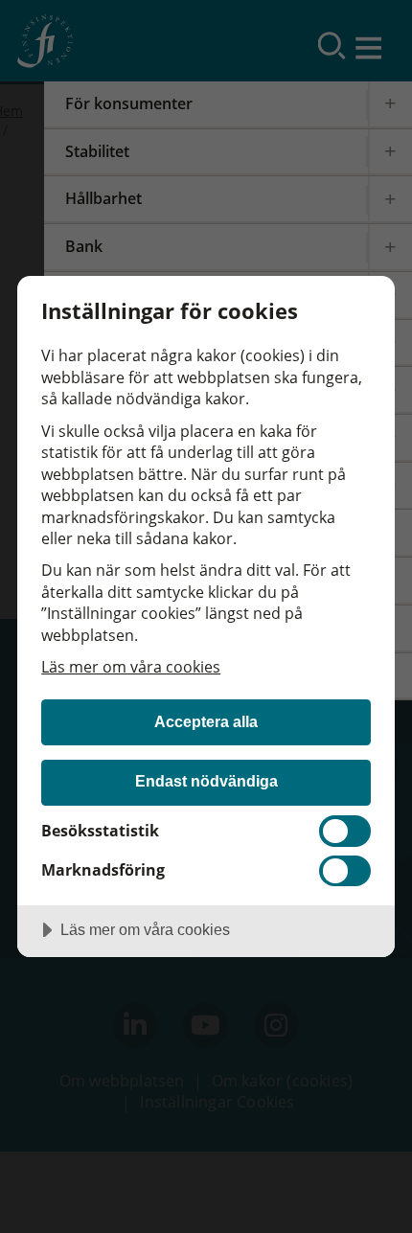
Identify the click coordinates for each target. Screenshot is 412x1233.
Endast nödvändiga (206, 780)
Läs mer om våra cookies (130, 666)
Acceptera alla (206, 721)
